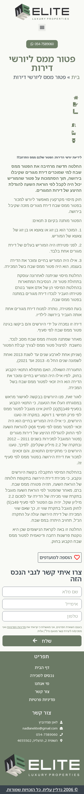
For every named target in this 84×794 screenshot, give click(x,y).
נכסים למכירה (42, 675)
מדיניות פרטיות (42, 699)
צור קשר (42, 691)
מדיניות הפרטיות (16, 627)
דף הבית (42, 667)
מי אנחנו (42, 683)
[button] (42, 27)
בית (75, 77)
